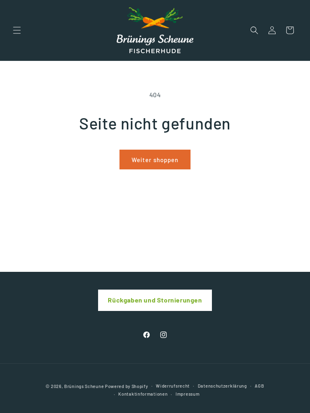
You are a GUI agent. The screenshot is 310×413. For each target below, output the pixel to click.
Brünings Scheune (84, 386)
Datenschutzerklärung (222, 385)
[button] (17, 30)
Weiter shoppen (155, 159)
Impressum (187, 393)
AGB (259, 385)
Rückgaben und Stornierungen (155, 300)
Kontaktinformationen (143, 393)
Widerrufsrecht (173, 385)
